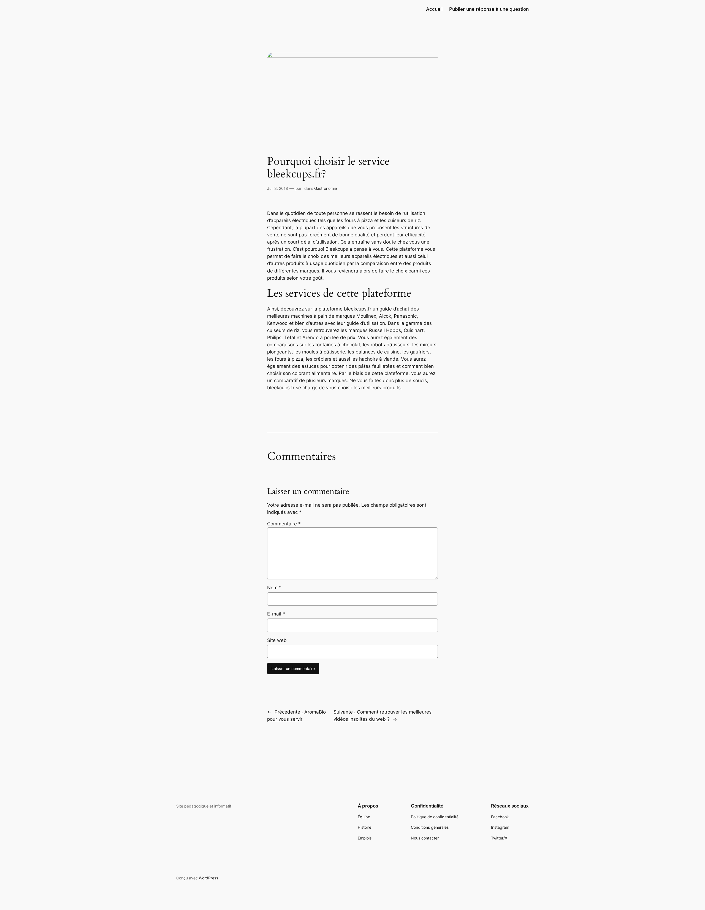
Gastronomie (325, 188)
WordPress (208, 878)
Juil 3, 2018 (277, 188)
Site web (277, 640)
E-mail (276, 614)
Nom (274, 587)
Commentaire (284, 523)
